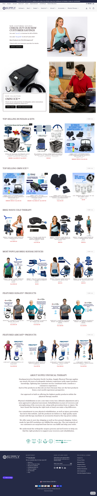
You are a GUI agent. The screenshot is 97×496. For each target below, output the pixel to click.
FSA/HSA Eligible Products (84, 473)
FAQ (29, 472)
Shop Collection (24, 106)
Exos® (27, 3)
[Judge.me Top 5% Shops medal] (45, 441)
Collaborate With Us (33, 467)
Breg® (4, 3)
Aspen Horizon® (34, 3)
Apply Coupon (16, 46)
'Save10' (17, 33)
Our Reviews (31, 470)
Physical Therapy (72, 8)
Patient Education (52, 3)
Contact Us (80, 457)
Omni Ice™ (21, 3)
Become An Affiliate (33, 465)
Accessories (61, 8)
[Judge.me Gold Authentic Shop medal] (34, 441)
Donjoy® (9, 3)
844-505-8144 (31, 457)
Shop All (69, 106)
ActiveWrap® (43, 3)
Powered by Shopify (48, 490)
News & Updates (32, 469)
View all (90, 118)
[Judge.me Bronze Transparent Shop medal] (39, 441)
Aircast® (15, 3)
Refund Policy (80, 462)
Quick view (17, 151)
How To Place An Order (34, 464)
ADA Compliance (81, 471)
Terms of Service (81, 466)
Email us (30, 462)
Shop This (10, 106)
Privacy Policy (81, 460)
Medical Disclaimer (82, 468)
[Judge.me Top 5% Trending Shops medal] (51, 441)
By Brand (21, 8)
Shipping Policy (81, 464)
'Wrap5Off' (18, 36)
